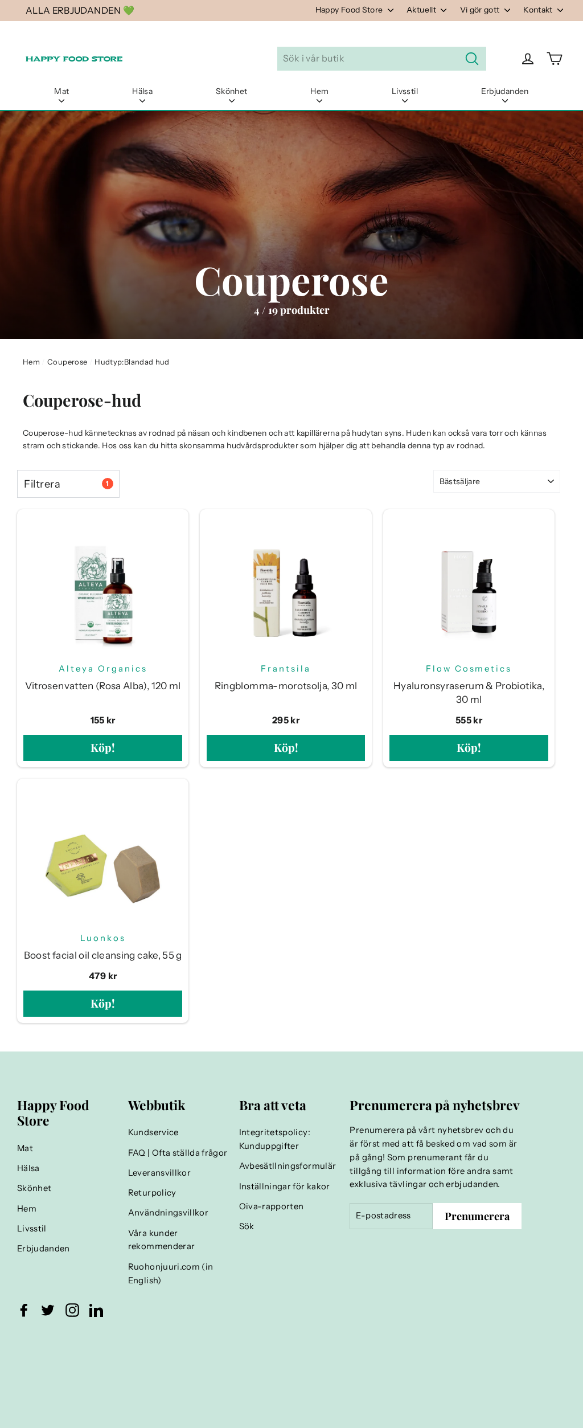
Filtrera (66, 483)
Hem (319, 91)
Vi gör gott (481, 10)
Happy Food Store (350, 10)
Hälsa (142, 91)
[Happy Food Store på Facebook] (24, 1310)
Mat (61, 91)
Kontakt (539, 10)
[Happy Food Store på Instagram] (72, 1310)
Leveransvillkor (159, 1173)
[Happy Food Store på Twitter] (48, 1310)
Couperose (67, 361)
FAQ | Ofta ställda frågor (178, 1153)
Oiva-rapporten (271, 1206)
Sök (246, 1226)
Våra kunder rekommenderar (161, 1240)
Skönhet (231, 91)
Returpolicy (152, 1193)
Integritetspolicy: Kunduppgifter (274, 1139)
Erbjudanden (505, 91)
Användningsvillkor (168, 1213)
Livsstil (405, 91)
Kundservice (153, 1132)
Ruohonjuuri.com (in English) (171, 1274)
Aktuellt (422, 10)
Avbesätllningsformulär (287, 1166)
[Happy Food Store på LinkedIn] (96, 1310)
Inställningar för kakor (284, 1186)
